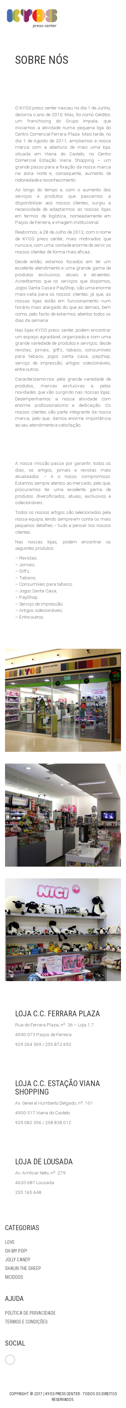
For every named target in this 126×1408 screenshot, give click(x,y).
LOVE (10, 1242)
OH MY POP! (16, 1251)
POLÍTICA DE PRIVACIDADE (30, 1313)
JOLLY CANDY (17, 1259)
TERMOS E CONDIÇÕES (26, 1321)
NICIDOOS (14, 1277)
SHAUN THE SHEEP (23, 1268)
